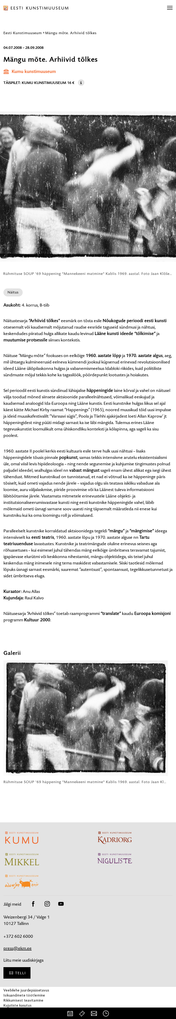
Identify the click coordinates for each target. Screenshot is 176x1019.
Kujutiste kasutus (17, 1005)
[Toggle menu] (170, 8)
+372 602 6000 (18, 936)
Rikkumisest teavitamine (23, 1000)
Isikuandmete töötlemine (24, 995)
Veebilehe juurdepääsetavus (26, 990)
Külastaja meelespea (20, 1010)
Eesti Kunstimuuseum (22, 33)
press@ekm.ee (17, 948)
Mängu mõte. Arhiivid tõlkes (70, 33)
